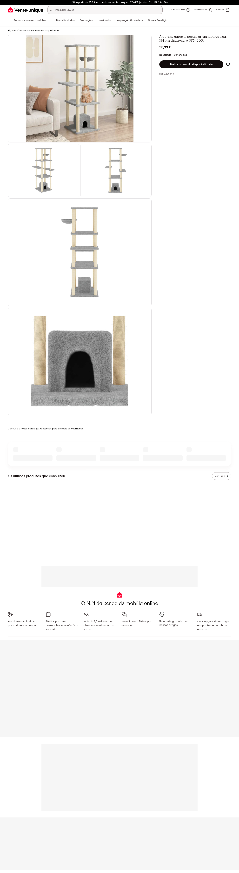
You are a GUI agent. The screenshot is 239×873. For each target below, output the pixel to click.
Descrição (165, 55)
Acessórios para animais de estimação (32, 30)
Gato (56, 30)
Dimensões (180, 55)
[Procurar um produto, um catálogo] (51, 9)
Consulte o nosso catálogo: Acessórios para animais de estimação (46, 428)
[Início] (9, 30)
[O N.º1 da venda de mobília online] (26, 9)
